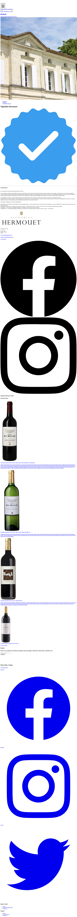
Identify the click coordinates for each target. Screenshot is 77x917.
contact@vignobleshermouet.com (6, 237)
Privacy (4, 913)
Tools (12, 9)
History (10, 16)
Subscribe (2, 654)
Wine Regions (6, 11)
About (4, 906)
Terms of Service (6, 914)
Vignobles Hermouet (7, 103)
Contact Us (5, 915)
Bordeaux (3, 14)
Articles (1, 9)
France (11, 11)
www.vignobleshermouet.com (6, 235)
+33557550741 (3, 239)
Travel (15, 16)
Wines (1, 16)
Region (7, 16)
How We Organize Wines (8, 907)
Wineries (4, 16)
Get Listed (5, 908)
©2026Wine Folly (4, 667)
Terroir (13, 16)
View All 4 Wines (3, 645)
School (7, 9)
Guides (4, 9)
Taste (10, 9)
